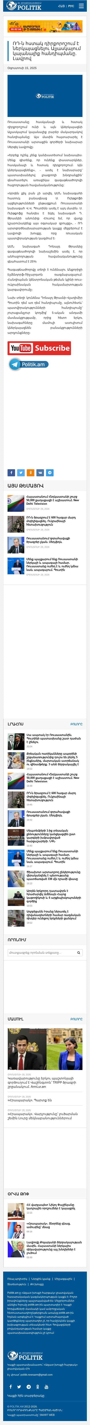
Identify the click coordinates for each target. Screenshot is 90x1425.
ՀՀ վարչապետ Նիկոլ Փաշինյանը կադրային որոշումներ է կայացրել (51, 1206)
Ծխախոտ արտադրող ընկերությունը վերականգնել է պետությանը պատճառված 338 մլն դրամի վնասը (53, 876)
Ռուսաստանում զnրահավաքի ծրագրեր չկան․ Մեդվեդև (48, 540)
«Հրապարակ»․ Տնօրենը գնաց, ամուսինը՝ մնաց (49, 1225)
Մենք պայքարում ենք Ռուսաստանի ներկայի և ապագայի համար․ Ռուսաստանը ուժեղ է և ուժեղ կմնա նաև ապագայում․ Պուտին (52, 564)
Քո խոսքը (37, 1284)
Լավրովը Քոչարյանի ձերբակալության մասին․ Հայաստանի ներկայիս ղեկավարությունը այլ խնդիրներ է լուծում (54, 1247)
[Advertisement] (45, 420)
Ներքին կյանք (40, 1278)
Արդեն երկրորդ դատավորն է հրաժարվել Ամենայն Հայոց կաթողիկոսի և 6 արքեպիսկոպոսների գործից (54, 896)
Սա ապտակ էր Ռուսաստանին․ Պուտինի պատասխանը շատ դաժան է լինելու (54, 738)
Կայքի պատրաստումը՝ (23, 1415)
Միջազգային (63, 1278)
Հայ (61, 6)
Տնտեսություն (16, 1284)
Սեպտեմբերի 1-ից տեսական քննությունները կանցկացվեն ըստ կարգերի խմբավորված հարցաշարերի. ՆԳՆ (51, 836)
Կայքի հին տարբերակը (25, 1395)
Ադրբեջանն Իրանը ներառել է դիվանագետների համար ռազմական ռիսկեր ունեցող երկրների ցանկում (54, 915)
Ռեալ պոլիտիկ (17, 1278)
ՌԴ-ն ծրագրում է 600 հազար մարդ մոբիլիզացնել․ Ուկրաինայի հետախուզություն (51, 521)
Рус (71, 6)
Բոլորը (76, 724)
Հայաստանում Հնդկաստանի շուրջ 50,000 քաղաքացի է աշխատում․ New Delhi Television (52, 500)
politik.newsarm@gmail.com (37, 1374)
